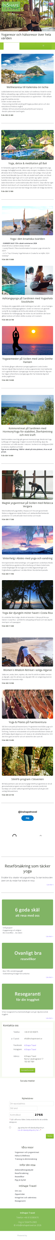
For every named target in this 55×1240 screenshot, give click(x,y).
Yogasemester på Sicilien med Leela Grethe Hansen (27, 360)
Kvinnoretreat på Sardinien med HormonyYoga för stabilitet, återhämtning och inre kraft (27, 432)
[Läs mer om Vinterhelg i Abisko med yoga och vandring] (27, 540)
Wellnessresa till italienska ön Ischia (27, 87)
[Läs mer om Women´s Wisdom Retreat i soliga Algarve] (27, 652)
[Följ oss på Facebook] (25, 1087)
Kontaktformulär (27, 1070)
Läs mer (50, 884)
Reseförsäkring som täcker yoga (27, 868)
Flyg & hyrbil (20, 1180)
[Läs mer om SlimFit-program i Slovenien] (27, 761)
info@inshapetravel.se (33, 1038)
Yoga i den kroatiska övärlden (27, 239)
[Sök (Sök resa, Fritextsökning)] (27, 46)
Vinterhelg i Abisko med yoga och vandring (27, 558)
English (51, 4)
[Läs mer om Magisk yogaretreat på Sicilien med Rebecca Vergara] (27, 484)
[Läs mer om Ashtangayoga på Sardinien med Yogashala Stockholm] (27, 280)
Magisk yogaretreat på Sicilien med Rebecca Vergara (27, 504)
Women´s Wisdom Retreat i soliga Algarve (27, 670)
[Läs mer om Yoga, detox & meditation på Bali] (27, 145)
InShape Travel (30, 1045)
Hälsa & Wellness (22, 1155)
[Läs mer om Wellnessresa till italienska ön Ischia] (27, 69)
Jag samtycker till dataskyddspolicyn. (31, 1128)
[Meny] (44, 46)
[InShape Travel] (11, 6)
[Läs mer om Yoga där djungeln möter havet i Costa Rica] (27, 594)
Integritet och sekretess (25, 1197)
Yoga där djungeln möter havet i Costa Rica (27, 613)
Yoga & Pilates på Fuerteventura (27, 722)
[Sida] (11, 46)
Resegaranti (20, 1201)
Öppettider (20, 1194)
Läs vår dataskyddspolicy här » (29, 1130)
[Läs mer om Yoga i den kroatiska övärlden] (27, 220)
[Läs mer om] (27, 912)
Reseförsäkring (21, 1173)
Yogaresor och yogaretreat (27, 1152)
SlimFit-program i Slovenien (27, 779)
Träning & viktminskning (26, 1159)
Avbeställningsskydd (24, 1170)
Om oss (18, 1191)
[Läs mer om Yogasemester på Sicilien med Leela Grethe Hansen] (27, 340)
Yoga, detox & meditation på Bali (27, 163)
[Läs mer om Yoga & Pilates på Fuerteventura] (27, 704)
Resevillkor (19, 1176)
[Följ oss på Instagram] (30, 1087)
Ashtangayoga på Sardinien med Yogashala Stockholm (27, 300)
